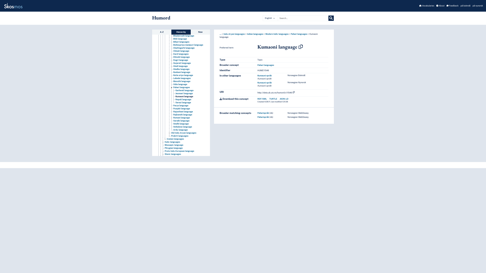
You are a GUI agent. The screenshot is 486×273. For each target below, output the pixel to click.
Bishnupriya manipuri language (188, 45)
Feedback (454, 6)
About (441, 6)
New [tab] (200, 32)
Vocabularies (427, 6)
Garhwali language (184, 90)
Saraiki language (181, 121)
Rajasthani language (183, 111)
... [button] (220, 34)
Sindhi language (181, 124)
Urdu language (180, 130)
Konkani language (181, 72)
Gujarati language (182, 63)
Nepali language (183, 99)
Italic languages (172, 142)
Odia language (180, 84)
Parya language (180, 105)
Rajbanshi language (182, 114)
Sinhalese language (182, 127)
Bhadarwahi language (183, 36)
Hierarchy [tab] (181, 32)
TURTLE (273, 99)
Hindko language (181, 69)
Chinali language (181, 51)
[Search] (331, 18)
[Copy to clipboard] (300, 47)
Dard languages (181, 54)
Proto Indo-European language (179, 151)
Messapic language (174, 145)
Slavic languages (173, 154)
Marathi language (181, 81)
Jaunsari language (184, 93)
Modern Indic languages (277, 34)
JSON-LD (284, 99)
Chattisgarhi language (184, 48)
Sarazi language (183, 102)
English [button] (268, 18)
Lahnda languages (182, 78)
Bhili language (180, 39)
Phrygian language (174, 148)
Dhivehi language (181, 57)
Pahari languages (181, 87)
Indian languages (255, 34)
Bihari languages (181, 42)
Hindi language (180, 66)
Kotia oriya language (183, 75)
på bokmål (466, 6)
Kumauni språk (264, 75)
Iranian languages (175, 139)
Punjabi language (181, 108)
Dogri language (180, 60)
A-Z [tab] (162, 32)
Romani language (181, 118)
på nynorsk (478, 6)
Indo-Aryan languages (234, 34)
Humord (161, 17)
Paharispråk (263, 113)
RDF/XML (262, 99)
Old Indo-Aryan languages (183, 133)
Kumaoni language (184, 96)
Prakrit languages (179, 136)
